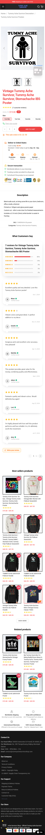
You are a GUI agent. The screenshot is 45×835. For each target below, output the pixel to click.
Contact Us (5, 793)
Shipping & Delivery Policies (11, 783)
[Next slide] (40, 48)
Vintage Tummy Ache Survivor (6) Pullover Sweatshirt (31, 537)
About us (5, 761)
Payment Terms (7, 786)
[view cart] (42, 6)
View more (22, 621)
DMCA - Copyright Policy (10, 770)
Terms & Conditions (8, 764)
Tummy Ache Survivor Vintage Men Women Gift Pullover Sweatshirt (32, 499)
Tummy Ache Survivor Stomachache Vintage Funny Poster (10, 657)
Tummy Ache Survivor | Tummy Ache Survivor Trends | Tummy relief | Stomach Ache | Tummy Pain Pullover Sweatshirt (11, 539)
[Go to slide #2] (28, 82)
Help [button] (41, 832)
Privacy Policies (7, 767)
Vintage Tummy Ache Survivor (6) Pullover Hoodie (10, 608)
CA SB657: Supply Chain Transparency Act (16, 773)
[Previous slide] (4, 48)
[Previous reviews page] (30, 456)
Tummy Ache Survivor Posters (12, 17)
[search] (38, 6)
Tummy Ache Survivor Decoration (21, 13)
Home (3, 13)
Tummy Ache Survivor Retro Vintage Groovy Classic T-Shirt (31, 608)
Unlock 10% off (4, 825)
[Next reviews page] (40, 456)
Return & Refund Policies (10, 789)
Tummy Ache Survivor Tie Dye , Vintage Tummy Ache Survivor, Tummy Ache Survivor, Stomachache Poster (11, 501)
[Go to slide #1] (17, 82)
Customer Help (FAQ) (9, 796)
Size (4, 115)
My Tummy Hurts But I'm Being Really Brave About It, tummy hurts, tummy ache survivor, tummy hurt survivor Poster (33, 659)
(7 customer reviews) (19, 108)
